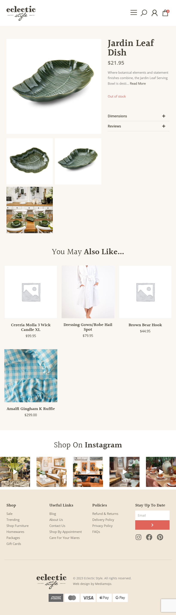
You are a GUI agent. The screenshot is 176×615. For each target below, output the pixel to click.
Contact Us (57, 525)
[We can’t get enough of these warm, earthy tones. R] (161, 472)
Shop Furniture (17, 525)
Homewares (15, 531)
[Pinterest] (160, 537)
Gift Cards (13, 544)
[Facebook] (149, 537)
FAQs (96, 531)
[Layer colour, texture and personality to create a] (88, 472)
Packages (13, 537)
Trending (13, 519)
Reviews (114, 126)
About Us (56, 519)
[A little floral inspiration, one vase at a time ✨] (15, 472)
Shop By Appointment (65, 531)
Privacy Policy (102, 525)
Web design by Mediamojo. (92, 584)
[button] (133, 13)
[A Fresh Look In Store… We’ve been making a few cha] (51, 472)
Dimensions (117, 116)
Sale (9, 513)
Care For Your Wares (64, 537)
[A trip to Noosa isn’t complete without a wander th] (124, 472)
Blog (52, 513)
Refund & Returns (105, 513)
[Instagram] (138, 537)
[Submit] (152, 525)
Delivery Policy (103, 519)
